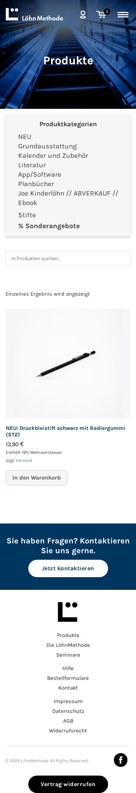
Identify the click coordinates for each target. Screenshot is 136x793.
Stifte (27, 215)
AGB (68, 721)
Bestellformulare (68, 678)
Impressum (68, 701)
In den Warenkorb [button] (36, 477)
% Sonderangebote (49, 226)
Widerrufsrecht (68, 730)
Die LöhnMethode (68, 645)
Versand (24, 460)
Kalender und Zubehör (53, 155)
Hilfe (68, 668)
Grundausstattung (47, 146)
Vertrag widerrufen (68, 784)
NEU (24, 136)
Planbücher (36, 184)
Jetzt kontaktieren (68, 568)
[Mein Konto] (83, 14)
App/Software (39, 174)
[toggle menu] (123, 13)
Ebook (27, 202)
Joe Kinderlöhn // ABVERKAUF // (68, 193)
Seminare (68, 655)
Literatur (32, 165)
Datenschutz (68, 711)
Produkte (68, 60)
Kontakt (68, 688)
